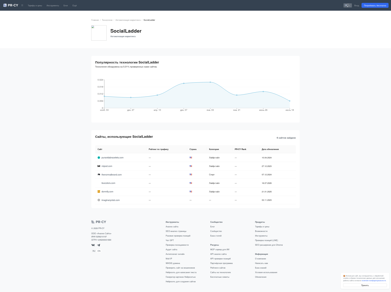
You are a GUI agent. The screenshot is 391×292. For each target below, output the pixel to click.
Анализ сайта (172, 226)
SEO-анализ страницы (176, 231)
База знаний (260, 267)
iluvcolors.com (108, 182)
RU (94, 250)
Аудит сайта (171, 249)
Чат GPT (170, 240)
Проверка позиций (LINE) (266, 240)
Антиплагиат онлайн (175, 253)
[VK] (93, 245)
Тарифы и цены (35, 5)
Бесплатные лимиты (219, 276)
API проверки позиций (220, 258)
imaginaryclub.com (111, 200)
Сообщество (216, 231)
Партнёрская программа (221, 263)
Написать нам (261, 263)
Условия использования (266, 272)
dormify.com (107, 191)
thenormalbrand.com (112, 174)
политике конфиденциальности (374, 280)
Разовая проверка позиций (178, 235)
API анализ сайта (218, 253)
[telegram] (98, 245)
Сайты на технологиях (220, 272)
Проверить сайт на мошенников (180, 267)
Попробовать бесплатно (375, 5)
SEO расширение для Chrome (269, 244)
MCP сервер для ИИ (219, 249)
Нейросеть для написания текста (181, 272)
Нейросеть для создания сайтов (181, 281)
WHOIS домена (173, 263)
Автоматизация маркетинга (128, 19)
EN (99, 250)
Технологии (107, 19)
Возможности (261, 231)
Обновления (260, 276)
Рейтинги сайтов (217, 267)
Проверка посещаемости (177, 244)
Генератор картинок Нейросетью (181, 276)
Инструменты (53, 5)
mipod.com (107, 166)
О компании (260, 258)
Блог (66, 5)
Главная (95, 19)
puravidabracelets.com (113, 157)
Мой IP (169, 258)
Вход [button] (356, 5)
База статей (215, 235)
